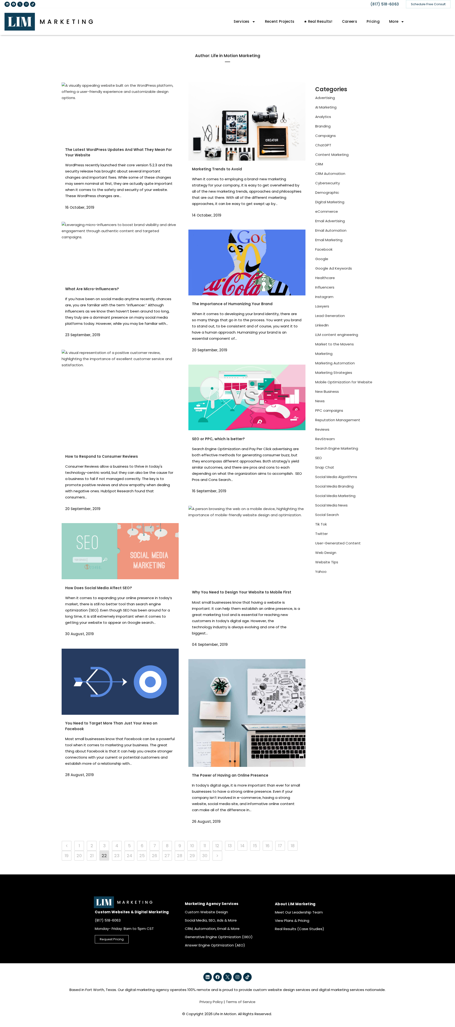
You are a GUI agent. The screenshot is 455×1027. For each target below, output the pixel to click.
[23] (217, 856)
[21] (67, 846)
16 (267, 846)
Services (241, 21)
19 (66, 856)
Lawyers (322, 306)
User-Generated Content (338, 543)
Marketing (323, 353)
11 (205, 846)
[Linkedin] (7, 4)
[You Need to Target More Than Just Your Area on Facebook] (120, 682)
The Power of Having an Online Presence (230, 775)
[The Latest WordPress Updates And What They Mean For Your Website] (120, 111)
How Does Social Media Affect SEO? (98, 587)
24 (129, 856)
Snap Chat (324, 467)
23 (116, 856)
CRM (319, 164)
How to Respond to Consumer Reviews (101, 456)
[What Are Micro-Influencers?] (120, 251)
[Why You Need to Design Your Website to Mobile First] (246, 545)
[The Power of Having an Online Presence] (246, 713)
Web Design (325, 552)
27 (167, 856)
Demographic (327, 192)
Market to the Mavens (334, 344)
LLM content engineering (336, 334)
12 (217, 846)
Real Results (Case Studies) (299, 928)
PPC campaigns (329, 410)
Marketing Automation (335, 363)
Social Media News (331, 505)
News (320, 400)
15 (255, 846)
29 (192, 856)
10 (192, 846)
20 (79, 856)
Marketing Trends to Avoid (217, 169)
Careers (349, 21)
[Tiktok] (32, 4)
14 (243, 846)
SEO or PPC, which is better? (218, 438)
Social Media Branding (334, 486)
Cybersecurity (327, 183)
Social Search (327, 514)
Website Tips (326, 562)
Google (321, 258)
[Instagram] (26, 4)
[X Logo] (20, 4)
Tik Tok (321, 524)
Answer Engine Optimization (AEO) (215, 945)
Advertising (325, 97)
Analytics (323, 116)
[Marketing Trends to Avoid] (246, 121)
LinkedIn (322, 325)
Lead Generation (330, 315)
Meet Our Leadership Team (299, 912)
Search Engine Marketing (336, 448)
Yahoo (321, 571)
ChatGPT (323, 145)
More (393, 21)
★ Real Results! (318, 21)
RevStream (325, 438)
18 (293, 846)
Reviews (322, 429)
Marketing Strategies (333, 372)
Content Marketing (332, 154)
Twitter (321, 533)
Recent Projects (280, 21)
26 (154, 856)
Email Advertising (330, 220)
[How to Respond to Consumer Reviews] (120, 399)
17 (280, 846)
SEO (318, 457)
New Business (327, 391)
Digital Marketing (329, 201)
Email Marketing (328, 239)
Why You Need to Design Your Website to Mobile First (241, 592)
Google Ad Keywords (333, 268)
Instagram (324, 296)
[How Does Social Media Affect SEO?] (120, 551)
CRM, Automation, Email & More (212, 928)
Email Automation (330, 230)
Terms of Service (240, 1001)
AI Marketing (326, 107)
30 (204, 856)
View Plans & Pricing (292, 920)
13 (230, 846)
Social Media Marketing (335, 495)
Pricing (373, 21)
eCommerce (326, 211)
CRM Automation (330, 173)
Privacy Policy (211, 1001)
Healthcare (325, 277)
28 (179, 856)
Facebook (323, 249)
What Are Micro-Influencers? (92, 288)
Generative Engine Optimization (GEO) (219, 936)
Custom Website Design (206, 911)
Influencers (324, 287)
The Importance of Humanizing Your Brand (232, 303)
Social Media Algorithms (336, 476)
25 (142, 856)
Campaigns (325, 135)
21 (92, 856)
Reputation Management (337, 419)
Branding (323, 126)
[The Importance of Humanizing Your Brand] (246, 262)
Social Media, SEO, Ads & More (211, 920)
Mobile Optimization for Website (343, 382)
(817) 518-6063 (384, 4)
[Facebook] (13, 4)
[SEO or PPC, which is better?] (246, 397)
